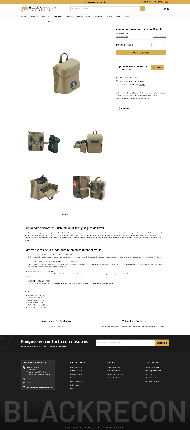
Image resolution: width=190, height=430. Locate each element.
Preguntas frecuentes (115, 374)
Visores (69, 16)
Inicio (23, 22)
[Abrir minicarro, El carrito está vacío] (168, 8)
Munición (34, 16)
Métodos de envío (76, 371)
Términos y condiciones (153, 371)
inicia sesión (148, 326)
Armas (23, 16)
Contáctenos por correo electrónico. (40, 387)
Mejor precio (74, 385)
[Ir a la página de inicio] (38, 8)
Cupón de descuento (77, 381)
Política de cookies (151, 378)
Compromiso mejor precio (128, 77)
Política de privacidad (152, 381)
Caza (118, 16)
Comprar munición (113, 371)
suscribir (162, 342)
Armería (45, 16)
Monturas (58, 16)
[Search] (142, 8)
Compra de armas (113, 367)
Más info (142, 85)
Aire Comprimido (83, 16)
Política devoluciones (114, 378)
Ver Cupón (157, 68)
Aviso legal (148, 374)
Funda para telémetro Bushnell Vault (40, 22)
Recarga (98, 16)
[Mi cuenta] (164, 8)
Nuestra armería (76, 367)
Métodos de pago (76, 374)
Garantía (73, 378)
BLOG (72, 388)
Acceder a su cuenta (152, 367)
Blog (127, 16)
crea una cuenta (159, 326)
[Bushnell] (123, 108)
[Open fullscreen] (66, 73)
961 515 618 (147, 2)
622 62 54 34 (159, 2)
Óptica (109, 16)
